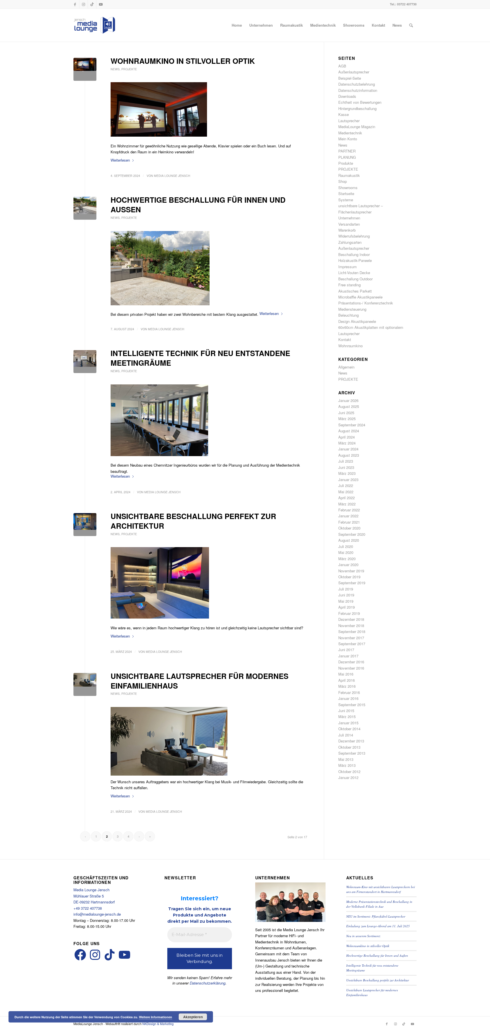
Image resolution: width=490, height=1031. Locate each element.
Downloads (347, 96)
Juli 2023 (345, 461)
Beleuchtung (348, 315)
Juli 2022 (345, 485)
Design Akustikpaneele (357, 321)
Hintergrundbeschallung (357, 108)
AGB (342, 66)
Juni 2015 (346, 710)
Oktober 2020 (349, 528)
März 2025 (347, 418)
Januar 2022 (348, 515)
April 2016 (346, 680)
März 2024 (347, 443)
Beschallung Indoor (354, 254)
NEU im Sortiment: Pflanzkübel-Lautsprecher (375, 916)
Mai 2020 (345, 552)
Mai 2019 (345, 601)
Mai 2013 (345, 759)
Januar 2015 (348, 722)
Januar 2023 (348, 479)
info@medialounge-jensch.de (97, 914)
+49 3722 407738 (87, 908)
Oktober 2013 (349, 747)
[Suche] (411, 25)
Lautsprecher (349, 120)
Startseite (346, 193)
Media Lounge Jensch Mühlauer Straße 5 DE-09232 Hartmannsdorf (94, 896)
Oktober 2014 (349, 728)
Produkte (345, 163)
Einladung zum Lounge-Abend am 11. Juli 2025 (378, 926)
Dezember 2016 (351, 661)
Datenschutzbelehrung (356, 84)
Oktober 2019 (349, 576)
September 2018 (351, 631)
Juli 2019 (345, 589)
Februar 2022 (349, 510)
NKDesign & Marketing (158, 1023)
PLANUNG (347, 157)
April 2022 (346, 497)
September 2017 (351, 643)
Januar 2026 (348, 400)
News (115, 69)
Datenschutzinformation (357, 90)
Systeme (345, 199)
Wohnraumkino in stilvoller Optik (183, 61)
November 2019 (351, 570)
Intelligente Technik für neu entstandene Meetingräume (200, 358)
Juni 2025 (346, 412)
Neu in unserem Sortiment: (363, 936)
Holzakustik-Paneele (355, 260)
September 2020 (351, 534)
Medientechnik (350, 133)
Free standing (349, 284)
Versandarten (349, 224)
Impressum (347, 266)
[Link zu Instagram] (83, 4)
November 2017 (351, 637)
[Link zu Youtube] (100, 4)
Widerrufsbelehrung (354, 236)
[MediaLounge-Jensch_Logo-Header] (94, 25)
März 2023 (347, 473)
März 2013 (347, 765)
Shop (342, 181)
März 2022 (347, 504)
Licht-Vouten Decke (354, 272)
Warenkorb (347, 230)
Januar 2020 (348, 564)
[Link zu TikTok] (92, 4)
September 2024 (351, 424)
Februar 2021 (349, 522)
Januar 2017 (348, 656)
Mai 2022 (345, 491)
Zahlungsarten (350, 242)
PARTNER (347, 151)
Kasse (343, 114)
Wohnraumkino (350, 345)
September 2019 (351, 582)
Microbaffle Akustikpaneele (360, 297)
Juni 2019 (346, 595)
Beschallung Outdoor (355, 278)
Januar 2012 (348, 777)
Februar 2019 (349, 613)
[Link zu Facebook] (75, 4)
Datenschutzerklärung (207, 983)
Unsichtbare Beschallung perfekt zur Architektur (193, 521)
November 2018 (351, 625)
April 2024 (346, 437)
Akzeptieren (193, 1016)
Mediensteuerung (352, 309)
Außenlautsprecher (353, 72)
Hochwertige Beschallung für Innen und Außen (198, 204)
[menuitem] (237, 25)
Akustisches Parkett (355, 291)
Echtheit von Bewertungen (359, 102)
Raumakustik (349, 175)
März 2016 (347, 686)
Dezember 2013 (351, 741)
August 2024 (348, 430)
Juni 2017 (346, 649)
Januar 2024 (348, 449)
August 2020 (348, 540)
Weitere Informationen (155, 1017)
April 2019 (346, 607)
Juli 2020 (345, 546)
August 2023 (348, 455)
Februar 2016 (349, 692)
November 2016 (351, 668)
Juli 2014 (345, 735)
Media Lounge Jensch (172, 175)
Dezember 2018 (351, 619)
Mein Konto (347, 138)
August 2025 (348, 406)
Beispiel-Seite (349, 78)
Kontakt (344, 339)
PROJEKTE (129, 69)
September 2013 (351, 753)
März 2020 (347, 558)
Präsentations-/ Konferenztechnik (365, 303)
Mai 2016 (345, 674)
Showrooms (348, 187)
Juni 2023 (346, 467)
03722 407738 (407, 4)
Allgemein (346, 367)
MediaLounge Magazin (356, 126)
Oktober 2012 (349, 771)
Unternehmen (349, 218)
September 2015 (351, 704)
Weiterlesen (120, 160)
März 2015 (347, 716)
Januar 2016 (348, 698)
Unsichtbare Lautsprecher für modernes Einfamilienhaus (199, 681)
